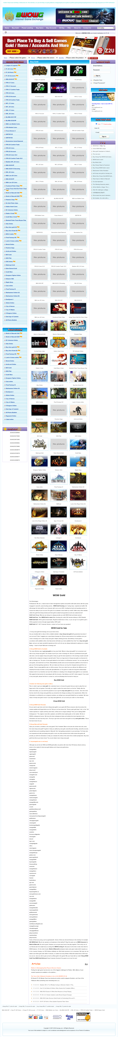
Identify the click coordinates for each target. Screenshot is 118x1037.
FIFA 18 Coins (39, 130)
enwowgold (32, 822)
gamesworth (32, 786)
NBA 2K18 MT (58, 300)
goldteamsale (33, 912)
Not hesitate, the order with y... (101, 198)
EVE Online (78, 436)
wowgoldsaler (33, 868)
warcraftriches (33, 813)
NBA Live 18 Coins (39, 317)
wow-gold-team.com (35, 894)
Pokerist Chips (78, 334)
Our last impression (98, 181)
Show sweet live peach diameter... (102, 195)
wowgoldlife (32, 827)
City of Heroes (58, 554)
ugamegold (32, 754)
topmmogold (32, 751)
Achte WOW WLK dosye (99, 148)
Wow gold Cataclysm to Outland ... (102, 151)
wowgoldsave (33, 781)
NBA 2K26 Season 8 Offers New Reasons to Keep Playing (55, 991)
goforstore (32, 905)
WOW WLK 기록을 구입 (99, 145)
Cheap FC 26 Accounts (29, 1010)
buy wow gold (71, 651)
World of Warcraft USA (40, 334)
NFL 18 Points (58, 164)
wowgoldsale (33, 795)
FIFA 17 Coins (78, 96)
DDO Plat (58, 436)
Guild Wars (78, 453)
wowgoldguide (33, 843)
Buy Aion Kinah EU (78, 385)
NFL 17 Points (78, 147)
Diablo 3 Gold (39, 368)
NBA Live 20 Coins (39, 300)
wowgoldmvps (33, 852)
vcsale (31, 806)
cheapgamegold (33, 820)
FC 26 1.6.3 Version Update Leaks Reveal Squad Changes (56, 994)
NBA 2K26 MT (58, 96)
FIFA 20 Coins (58, 249)
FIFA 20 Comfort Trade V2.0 (58, 266)
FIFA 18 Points (39, 147)
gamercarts (32, 763)
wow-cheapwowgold (35, 850)
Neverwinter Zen (78, 232)
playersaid (32, 770)
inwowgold (32, 836)
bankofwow (32, 880)
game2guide (32, 804)
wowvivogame (33, 767)
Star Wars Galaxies (39, 538)
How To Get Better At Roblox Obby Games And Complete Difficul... (57, 988)
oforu (30, 845)
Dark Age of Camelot (58, 571)
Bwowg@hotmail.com (97, 107)
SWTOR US (78, 215)
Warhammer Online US (78, 487)
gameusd (32, 756)
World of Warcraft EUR (59, 334)
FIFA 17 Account (39, 113)
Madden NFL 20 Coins (78, 266)
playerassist (32, 937)
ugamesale (32, 788)
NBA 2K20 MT (39, 283)
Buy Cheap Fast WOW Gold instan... (102, 156)
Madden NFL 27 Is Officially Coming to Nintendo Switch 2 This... (57, 985)
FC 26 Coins (58, 79)
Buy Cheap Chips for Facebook (101, 165)
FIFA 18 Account (58, 130)
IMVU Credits (39, 402)
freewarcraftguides (34, 834)
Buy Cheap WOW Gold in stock (101, 167)
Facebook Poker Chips (59, 317)
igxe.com (32, 841)
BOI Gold (39, 436)
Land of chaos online (78, 402)
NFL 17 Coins (58, 147)
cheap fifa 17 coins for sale (10, 1006)
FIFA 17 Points (78, 113)
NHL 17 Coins (78, 164)
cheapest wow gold (72, 671)
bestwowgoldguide (34, 825)
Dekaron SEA (58, 470)
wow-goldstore (33, 917)
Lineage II (58, 538)
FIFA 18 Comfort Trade (78, 130)
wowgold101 (32, 829)
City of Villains (78, 554)
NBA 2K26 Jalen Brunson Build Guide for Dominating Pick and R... (57, 998)
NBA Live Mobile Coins (78, 198)
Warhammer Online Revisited (100, 170)
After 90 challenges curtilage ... (101, 189)
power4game (33, 790)
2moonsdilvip (33, 864)
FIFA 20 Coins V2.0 (39, 266)
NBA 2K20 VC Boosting (58, 283)
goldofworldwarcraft (35, 809)
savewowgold (33, 903)
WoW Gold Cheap (34, 615)
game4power (33, 887)
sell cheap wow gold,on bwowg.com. (102, 173)
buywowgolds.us (34, 891)
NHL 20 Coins (78, 283)
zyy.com (31, 896)
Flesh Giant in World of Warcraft (101, 178)
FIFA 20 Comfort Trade (40, 249)
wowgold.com (33, 774)
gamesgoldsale (33, 857)
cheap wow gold (52, 707)
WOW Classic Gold (100, 1010)
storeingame (32, 848)
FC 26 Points (78, 79)
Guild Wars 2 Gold (58, 368)
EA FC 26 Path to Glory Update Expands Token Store (54, 1001)
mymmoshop (33, 935)
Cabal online (58, 588)
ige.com (31, 761)
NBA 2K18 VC (78, 300)
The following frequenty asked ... (101, 184)
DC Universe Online (78, 351)
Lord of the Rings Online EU (78, 504)
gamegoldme (33, 921)
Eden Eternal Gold (59, 453)
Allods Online (39, 554)
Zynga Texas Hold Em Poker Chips (78, 317)
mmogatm (32, 779)
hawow (31, 878)
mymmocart (32, 873)
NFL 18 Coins (39, 164)
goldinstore (32, 818)
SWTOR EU (39, 232)
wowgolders (32, 871)
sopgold (31, 783)
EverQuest (78, 538)
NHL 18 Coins (58, 181)
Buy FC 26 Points (16, 1010)
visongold (32, 875)
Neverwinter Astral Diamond (58, 232)
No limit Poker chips (39, 351)
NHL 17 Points (39, 181)
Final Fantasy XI (58, 487)
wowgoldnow (33, 898)
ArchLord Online (78, 419)
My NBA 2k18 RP (64, 1010)
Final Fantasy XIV (58, 402)
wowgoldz (32, 777)
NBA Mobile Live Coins (52, 1010)
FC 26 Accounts (39, 96)
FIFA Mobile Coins (39, 215)
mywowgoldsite (33, 910)
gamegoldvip (33, 811)
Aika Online (40, 385)
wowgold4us (32, 749)
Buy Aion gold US (58, 385)
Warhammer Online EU (40, 504)
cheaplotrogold (33, 928)
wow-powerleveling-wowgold (37, 816)
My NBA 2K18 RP (58, 198)
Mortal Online (39, 419)
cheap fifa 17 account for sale (27, 1006)
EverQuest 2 (78, 521)
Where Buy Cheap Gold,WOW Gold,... (103, 176)
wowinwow (32, 758)
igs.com (31, 882)
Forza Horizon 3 (59, 215)
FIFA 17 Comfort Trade (59, 113)
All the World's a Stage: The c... (101, 187)
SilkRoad (58, 504)
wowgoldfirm (33, 919)
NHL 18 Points (78, 181)
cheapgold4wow (33, 930)
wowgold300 (32, 859)
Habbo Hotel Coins (59, 351)
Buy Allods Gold (97, 162)
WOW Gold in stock (98, 159)
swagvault (32, 765)
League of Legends (39, 79)
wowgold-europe (34, 926)
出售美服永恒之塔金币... (99, 192)
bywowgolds (32, 861)
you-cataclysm (33, 772)
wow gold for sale (44, 667)
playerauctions (33, 933)
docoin (31, 839)
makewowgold (33, 797)
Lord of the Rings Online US (39, 521)
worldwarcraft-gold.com (36, 923)
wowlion (31, 832)
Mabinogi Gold (39, 453)
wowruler (32, 866)
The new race (96, 154)
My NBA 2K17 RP (39, 198)
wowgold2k (32, 900)
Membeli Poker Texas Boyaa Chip (78, 368)
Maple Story (78, 470)
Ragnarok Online (39, 588)
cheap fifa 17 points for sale (63, 1006)
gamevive (32, 793)
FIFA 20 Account (78, 249)
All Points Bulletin (78, 571)
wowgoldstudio (33, 907)
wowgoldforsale (33, 802)
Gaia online (40, 487)
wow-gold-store (33, 914)
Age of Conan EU (58, 521)
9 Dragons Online (39, 571)
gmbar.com (32, 855)
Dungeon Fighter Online (39, 470)
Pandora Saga (59, 419)
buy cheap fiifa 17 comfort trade (45, 1006)
